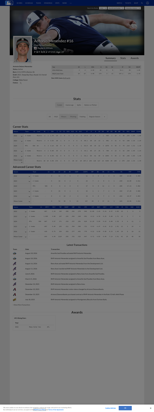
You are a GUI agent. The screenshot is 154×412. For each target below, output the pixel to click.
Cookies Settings (110, 408)
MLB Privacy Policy (40, 410)
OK (125, 408)
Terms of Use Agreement (55, 410)
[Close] (150, 408)
